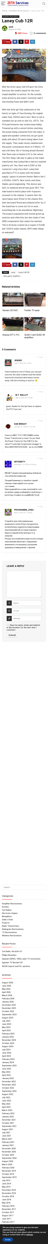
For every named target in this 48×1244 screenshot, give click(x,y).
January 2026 (8, 1002)
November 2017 (9, 1209)
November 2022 (9, 1085)
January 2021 (8, 1145)
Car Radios (7, 910)
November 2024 (9, 1040)
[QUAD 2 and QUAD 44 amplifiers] (34, 319)
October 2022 (8, 1088)
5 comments (40, 33)
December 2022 (9, 1081)
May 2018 (6, 1203)
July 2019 (6, 1180)
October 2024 (8, 1043)
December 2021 (9, 1120)
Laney (13, 272)
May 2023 (6, 1072)
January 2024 (8, 1062)
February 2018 (8, 1206)
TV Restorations (9, 932)
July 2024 (6, 1049)
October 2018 (8, 1196)
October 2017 (8, 1212)
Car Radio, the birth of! (12, 951)
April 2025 (6, 1030)
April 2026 (6, 992)
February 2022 (8, 1113)
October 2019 (8, 1174)
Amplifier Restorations (19, 11)
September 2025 (9, 1014)
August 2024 (7, 1046)
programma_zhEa (24, 510)
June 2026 (6, 986)
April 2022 (6, 1107)
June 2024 (6, 1053)
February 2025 (8, 1033)
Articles (5, 907)
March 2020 (7, 1164)
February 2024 (8, 1059)
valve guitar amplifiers (11, 276)
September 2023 (9, 1065)
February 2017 (8, 1222)
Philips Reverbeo (9, 955)
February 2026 (8, 998)
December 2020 (9, 1148)
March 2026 (7, 995)
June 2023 (6, 1069)
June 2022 (6, 1100)
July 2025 (6, 1021)
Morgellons (7, 916)
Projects (5, 923)
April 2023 (6, 1075)
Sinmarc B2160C (10, 310)
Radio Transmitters (10, 926)
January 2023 (8, 1078)
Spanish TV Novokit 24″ (12, 962)
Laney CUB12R (23, 272)
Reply (41, 357)
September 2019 (9, 1177)
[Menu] (3, 3)
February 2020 (8, 1167)
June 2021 (6, 1136)
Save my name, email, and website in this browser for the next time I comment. (23, 627)
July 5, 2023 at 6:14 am (22, 363)
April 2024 (6, 1056)
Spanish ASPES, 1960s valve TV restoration (21, 959)
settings (29, 1234)
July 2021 (6, 1132)
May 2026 (6, 989)
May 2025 (6, 1027)
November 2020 (9, 1152)
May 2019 (6, 1187)
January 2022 (8, 1116)
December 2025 (9, 1005)
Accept (7, 1240)
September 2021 (9, 1126)
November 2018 (9, 1193)
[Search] (44, 3)
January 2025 (8, 1037)
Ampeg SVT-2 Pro (10, 335)
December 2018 (9, 1190)
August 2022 (7, 1094)
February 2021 (8, 1142)
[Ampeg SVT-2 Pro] (12, 319)
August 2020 (7, 1161)
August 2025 (7, 1018)
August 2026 (7, 982)
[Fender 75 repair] (34, 294)
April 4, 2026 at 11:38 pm (23, 513)
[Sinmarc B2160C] (12, 294)
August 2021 (7, 1129)
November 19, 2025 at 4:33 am (25, 464)
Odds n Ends (7, 919)
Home (4, 11)
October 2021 (8, 1123)
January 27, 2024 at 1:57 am (24, 427)
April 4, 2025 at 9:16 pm (24, 398)
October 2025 (8, 1011)
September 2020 (9, 1158)
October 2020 (8, 1155)
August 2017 (7, 1215)
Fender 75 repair (32, 310)
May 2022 (6, 1104)
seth (11, 27)
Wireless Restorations (12, 935)
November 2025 (9, 1008)
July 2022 (6, 1097)
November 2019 (9, 1171)
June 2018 (6, 1199)
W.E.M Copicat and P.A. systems (16, 966)
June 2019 (6, 1183)
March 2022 (7, 1110)
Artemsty (19, 462)
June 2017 (6, 1219)
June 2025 (6, 1024)
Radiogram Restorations (13, 929)
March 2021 (7, 1139)
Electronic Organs (10, 913)
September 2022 (9, 1091)
